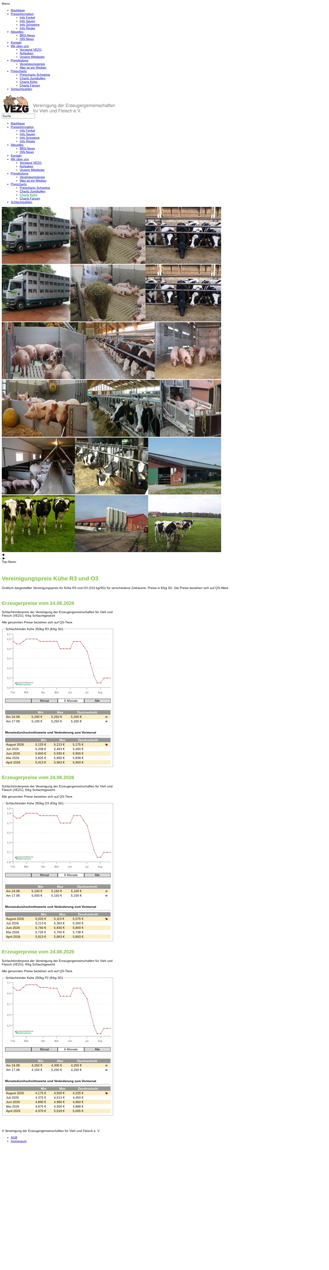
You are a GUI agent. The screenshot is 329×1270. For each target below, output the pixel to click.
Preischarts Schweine (35, 74)
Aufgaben (26, 53)
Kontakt (16, 42)
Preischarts (19, 71)
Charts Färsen (30, 85)
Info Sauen (27, 21)
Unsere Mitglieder (32, 57)
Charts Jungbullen (32, 78)
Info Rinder (27, 28)
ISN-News (27, 39)
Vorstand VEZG (31, 49)
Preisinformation (22, 14)
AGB (14, 1137)
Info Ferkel (27, 17)
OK (4, 1264)
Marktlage (18, 10)
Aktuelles (17, 32)
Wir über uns (20, 46)
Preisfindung (19, 60)
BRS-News (27, 35)
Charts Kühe (28, 82)
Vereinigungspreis (32, 64)
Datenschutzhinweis (16, 1257)
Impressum (19, 1141)
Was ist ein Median (33, 67)
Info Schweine (30, 24)
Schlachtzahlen (21, 89)
